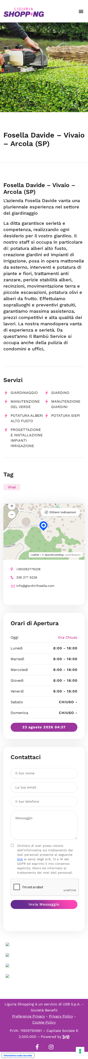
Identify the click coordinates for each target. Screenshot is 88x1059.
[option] (44, 67)
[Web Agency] (66, 1037)
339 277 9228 (26, 577)
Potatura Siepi (65, 415)
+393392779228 (28, 569)
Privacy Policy (61, 1016)
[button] (81, 11)
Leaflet (35, 554)
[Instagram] (51, 1047)
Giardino (60, 393)
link (20, 859)
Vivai (12, 487)
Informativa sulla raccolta (18, 1055)
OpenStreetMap (54, 554)
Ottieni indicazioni (62, 512)
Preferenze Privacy (28, 1016)
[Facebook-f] (37, 1047)
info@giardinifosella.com (35, 585)
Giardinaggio (24, 393)
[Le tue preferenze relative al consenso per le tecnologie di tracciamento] (80, 1051)
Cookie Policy (44, 1022)
